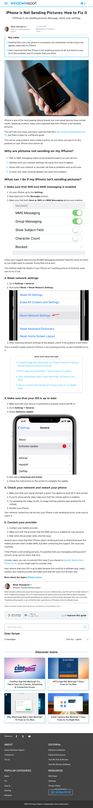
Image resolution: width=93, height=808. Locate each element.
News (6, 776)
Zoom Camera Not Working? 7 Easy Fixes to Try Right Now (68, 718)
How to (7, 786)
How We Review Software (59, 764)
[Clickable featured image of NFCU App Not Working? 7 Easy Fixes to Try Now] (68, 668)
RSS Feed (52, 776)
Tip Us (7, 760)
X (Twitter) (23, 736)
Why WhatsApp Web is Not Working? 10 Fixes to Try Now (24, 718)
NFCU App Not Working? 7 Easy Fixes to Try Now (44, 371)
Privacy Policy (54, 786)
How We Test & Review (58, 760)
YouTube (29, 736)
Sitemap (52, 781)
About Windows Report (14, 750)
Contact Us (9, 755)
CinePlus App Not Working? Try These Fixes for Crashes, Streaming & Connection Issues (24, 684)
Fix (5, 781)
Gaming (7, 790)
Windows (8, 795)
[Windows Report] (23, 3)
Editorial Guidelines (56, 750)
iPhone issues (35, 577)
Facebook (16, 736)
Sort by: (70, 639)
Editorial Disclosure (56, 755)
